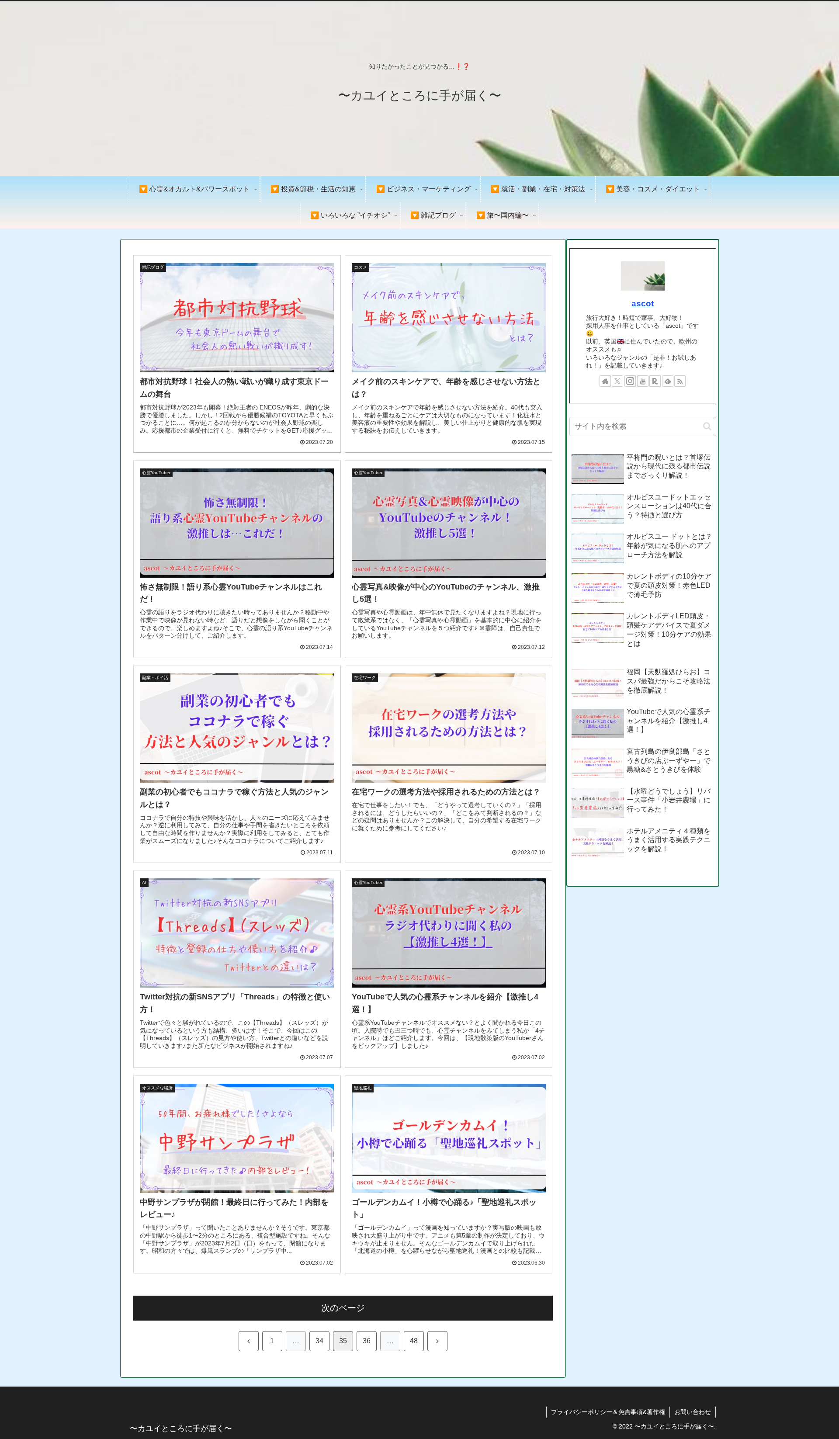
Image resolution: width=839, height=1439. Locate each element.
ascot (642, 303)
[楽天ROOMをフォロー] (655, 381)
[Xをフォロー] (617, 381)
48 (414, 1341)
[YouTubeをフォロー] (642, 381)
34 (319, 1341)
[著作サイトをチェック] (605, 381)
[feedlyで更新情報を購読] (667, 381)
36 (367, 1341)
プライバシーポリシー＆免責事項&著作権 (608, 1411)
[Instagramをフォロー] (630, 381)
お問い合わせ (692, 1411)
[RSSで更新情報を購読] (680, 381)
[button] (707, 426)
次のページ (343, 1308)
